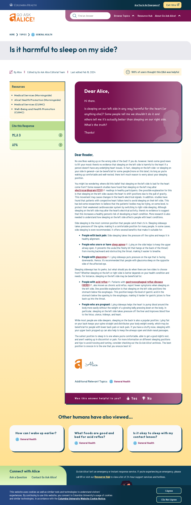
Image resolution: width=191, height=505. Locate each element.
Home (12, 34)
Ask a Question (18, 477)
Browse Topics (122, 15)
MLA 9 (16, 135)
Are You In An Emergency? (147, 5)
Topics (23, 34)
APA (15, 145)
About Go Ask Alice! (165, 15)
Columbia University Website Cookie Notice (81, 498)
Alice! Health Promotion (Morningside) (37, 99)
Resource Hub (145, 15)
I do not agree (169, 499)
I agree (169, 490)
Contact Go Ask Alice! (44, 477)
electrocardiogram (89, 190)
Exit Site (171, 5)
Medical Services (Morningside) (33, 95)
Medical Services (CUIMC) (29, 104)
